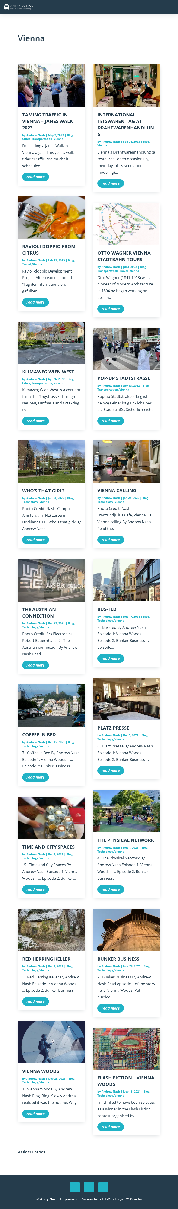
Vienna (58, 139)
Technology (30, 502)
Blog (70, 135)
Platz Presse (113, 728)
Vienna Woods (40, 1071)
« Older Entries (31, 1151)
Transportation (42, 139)
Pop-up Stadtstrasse (123, 378)
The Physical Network (125, 840)
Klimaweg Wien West (48, 372)
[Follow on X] (75, 1187)
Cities (26, 139)
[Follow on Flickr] (103, 1187)
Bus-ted (107, 609)
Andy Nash (48, 1199)
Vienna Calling (116, 490)
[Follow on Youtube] (89, 1187)
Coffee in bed (39, 734)
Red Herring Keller (46, 959)
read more (35, 176)
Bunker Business (118, 959)
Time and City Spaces (48, 847)
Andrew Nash (35, 135)
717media (134, 1199)
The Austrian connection (39, 612)
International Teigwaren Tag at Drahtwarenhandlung (125, 124)
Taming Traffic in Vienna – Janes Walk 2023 (47, 121)
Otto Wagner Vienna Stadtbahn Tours (124, 256)
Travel (26, 264)
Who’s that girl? (43, 490)
